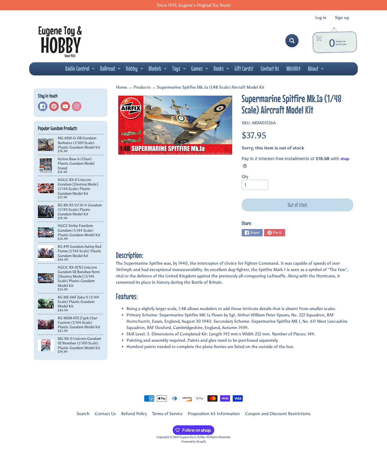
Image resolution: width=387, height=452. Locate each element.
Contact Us (270, 68)
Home (121, 87)
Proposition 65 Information (214, 413)
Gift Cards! (244, 68)
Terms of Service (167, 413)
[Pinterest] (54, 106)
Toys (179, 70)
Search (83, 413)
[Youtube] (65, 106)
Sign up (342, 18)
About (316, 70)
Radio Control (80, 70)
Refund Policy (134, 413)
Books (222, 70)
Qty (245, 176)
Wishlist (293, 68)
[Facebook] (42, 106)
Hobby (135, 70)
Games (200, 70)
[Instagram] (76, 106)
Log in (320, 18)
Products (142, 87)
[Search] (292, 40)
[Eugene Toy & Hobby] (60, 40)
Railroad (111, 70)
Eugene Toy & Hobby (192, 437)
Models (158, 70)
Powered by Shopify (193, 441)
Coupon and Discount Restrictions (277, 413)
